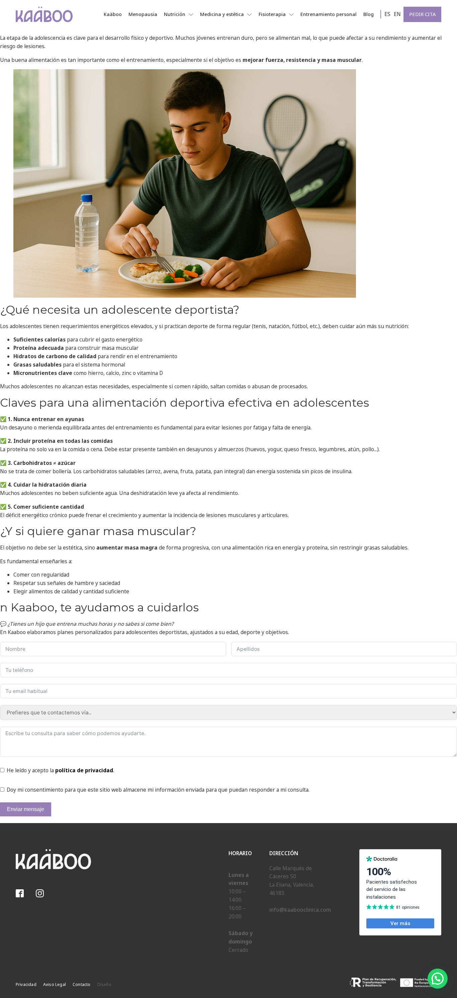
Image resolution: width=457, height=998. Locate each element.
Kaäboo (113, 14)
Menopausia (142, 14)
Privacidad (26, 984)
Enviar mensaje (25, 809)
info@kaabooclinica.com (300, 909)
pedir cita (422, 14)
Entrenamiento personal (328, 14)
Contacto (82, 984)
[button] (438, 979)
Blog (368, 14)
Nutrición (174, 14)
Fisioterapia (272, 14)
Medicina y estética (222, 14)
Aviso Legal (54, 984)
